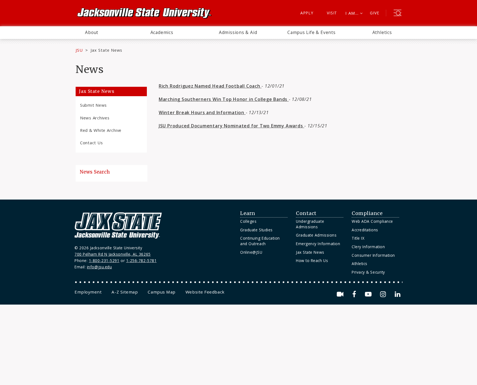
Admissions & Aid (238, 32)
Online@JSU (251, 252)
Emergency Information (318, 243)
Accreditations (365, 229)
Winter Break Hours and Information (202, 112)
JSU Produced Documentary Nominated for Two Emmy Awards (231, 126)
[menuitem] (91, 32)
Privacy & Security (368, 272)
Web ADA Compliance (372, 221)
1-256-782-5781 (141, 260)
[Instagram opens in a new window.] (384, 294)
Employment (88, 292)
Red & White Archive (100, 130)
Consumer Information (373, 255)
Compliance (367, 213)
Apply (306, 12)
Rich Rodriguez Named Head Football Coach (210, 86)
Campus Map (161, 292)
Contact (306, 213)
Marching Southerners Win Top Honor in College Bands (224, 99)
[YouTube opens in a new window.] (369, 294)
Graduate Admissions (316, 235)
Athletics (382, 32)
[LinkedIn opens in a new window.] (397, 294)
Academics (161, 32)
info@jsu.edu (99, 266)
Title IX (358, 238)
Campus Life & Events (311, 32)
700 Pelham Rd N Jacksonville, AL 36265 (113, 254)
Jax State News (106, 50)
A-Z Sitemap (125, 292)
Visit (332, 12)
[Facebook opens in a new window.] (355, 294)
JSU (79, 50)
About (91, 32)
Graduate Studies (256, 229)
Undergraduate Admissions (310, 224)
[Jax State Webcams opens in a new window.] (341, 294)
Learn (247, 213)
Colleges (248, 221)
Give (374, 12)
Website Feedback (205, 292)
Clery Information (368, 246)
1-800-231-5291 (104, 260)
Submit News (93, 105)
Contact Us (91, 142)
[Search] (397, 13)
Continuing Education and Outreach (260, 240)
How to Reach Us (312, 260)
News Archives (95, 118)
